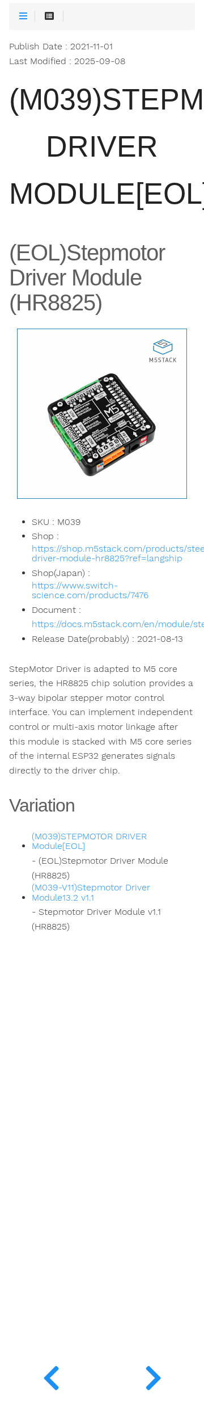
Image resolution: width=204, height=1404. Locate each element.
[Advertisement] (102, 1197)
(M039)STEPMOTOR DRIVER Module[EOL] (89, 841)
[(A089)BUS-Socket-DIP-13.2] (153, 1375)
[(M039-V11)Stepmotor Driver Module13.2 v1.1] (51, 1375)
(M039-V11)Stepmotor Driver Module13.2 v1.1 (91, 892)
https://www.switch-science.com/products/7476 (90, 591)
